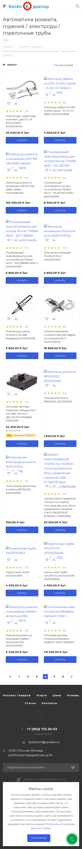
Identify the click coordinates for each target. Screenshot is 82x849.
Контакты (49, 703)
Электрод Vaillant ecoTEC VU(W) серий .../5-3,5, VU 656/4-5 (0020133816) (60, 111)
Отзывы (73, 695)
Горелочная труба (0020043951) (17, 574)
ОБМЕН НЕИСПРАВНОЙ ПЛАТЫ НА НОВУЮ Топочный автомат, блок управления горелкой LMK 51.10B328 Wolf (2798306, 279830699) (60, 507)
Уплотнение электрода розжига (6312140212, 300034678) (21, 489)
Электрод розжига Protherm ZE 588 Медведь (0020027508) (20, 335)
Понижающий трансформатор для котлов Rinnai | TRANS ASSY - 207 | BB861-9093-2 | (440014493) (22, 259)
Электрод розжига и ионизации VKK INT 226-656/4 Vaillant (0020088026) (20, 188)
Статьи (30, 703)
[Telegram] (36, 716)
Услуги (41, 695)
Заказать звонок (43, 734)
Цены (57, 695)
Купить (22, 140)
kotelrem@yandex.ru (44, 742)
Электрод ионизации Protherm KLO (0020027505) (57, 256)
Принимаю (38, 838)
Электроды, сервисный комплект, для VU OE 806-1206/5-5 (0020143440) (21, 121)
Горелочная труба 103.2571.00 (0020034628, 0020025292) (59, 575)
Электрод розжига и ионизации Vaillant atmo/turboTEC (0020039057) (19, 640)
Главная (8, 46)
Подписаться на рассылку (26, 767)
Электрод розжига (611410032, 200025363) (58, 399)
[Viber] (46, 716)
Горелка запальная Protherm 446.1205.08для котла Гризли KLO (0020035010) (59, 336)
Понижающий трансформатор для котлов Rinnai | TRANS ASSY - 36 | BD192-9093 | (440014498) (59, 189)
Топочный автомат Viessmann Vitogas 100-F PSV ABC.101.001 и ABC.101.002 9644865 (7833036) (21, 413)
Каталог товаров (30, 46)
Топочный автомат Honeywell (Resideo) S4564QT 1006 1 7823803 (59, 639)
